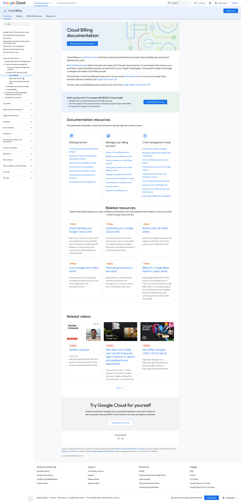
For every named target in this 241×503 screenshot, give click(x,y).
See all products (43, 471)
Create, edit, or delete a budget (154, 149)
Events (192, 475)
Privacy (53, 498)
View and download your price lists (156, 181)
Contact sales (42, 483)
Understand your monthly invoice (119, 182)
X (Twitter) (194, 479)
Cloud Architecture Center (149, 483)
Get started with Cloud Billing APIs (82, 182)
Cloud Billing (15, 10)
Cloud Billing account (78, 65)
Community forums (95, 471)
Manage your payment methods (118, 174)
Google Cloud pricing (45, 475)
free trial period (131, 76)
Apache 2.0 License (69, 451)
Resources (50, 16)
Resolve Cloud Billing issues (116, 191)
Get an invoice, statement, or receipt (120, 178)
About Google (42, 498)
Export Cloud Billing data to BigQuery (156, 196)
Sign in (235, 3)
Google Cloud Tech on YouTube (202, 487)
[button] (15, 58)
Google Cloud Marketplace (47, 479)
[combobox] (179, 3)
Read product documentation (82, 43)
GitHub (141, 471)
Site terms (62, 498)
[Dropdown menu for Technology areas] (52, 3)
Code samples (144, 479)
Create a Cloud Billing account (117, 152)
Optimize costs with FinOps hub (154, 185)
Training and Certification (149, 487)
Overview (7, 16)
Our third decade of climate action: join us (103, 498)
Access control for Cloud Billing (81, 167)
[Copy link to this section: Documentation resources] (113, 120)
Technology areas (41, 3)
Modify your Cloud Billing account (119, 156)
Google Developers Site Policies (102, 451)
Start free (230, 11)
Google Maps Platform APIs (135, 85)
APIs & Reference (34, 16)
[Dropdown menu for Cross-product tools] (78, 3)
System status (93, 483)
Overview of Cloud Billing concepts (82, 163)
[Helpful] (118, 438)
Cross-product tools (66, 3)
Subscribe (211, 498)
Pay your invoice (112, 187)
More (121, 387)
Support (91, 475)
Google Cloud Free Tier (107, 79)
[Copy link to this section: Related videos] (94, 316)
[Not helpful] (122, 438)
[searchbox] (17, 24)
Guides (19, 16)
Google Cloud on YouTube (200, 483)
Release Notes (93, 479)
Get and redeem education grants (82, 171)
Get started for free (155, 102)
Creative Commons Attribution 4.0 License (130, 449)
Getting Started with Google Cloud (152, 475)
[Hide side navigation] (30, 498)
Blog (191, 471)
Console (201, 3)
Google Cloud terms (76, 498)
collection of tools (90, 57)
